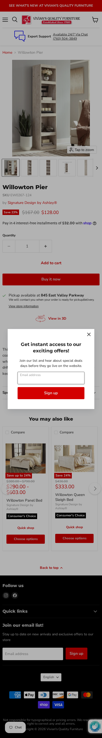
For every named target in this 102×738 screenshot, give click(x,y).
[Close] (88, 334)
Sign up (51, 393)
